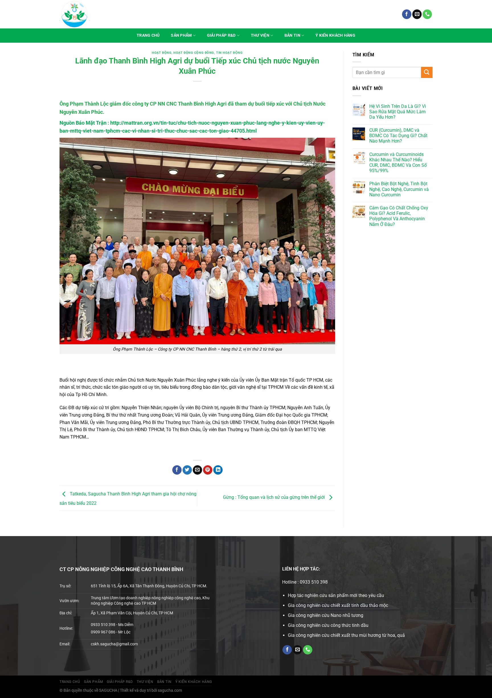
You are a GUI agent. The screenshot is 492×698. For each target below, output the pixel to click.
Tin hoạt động (229, 53)
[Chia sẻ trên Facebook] (177, 470)
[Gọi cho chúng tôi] (427, 14)
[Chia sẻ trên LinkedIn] (218, 470)
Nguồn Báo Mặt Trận (83, 123)
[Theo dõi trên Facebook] (406, 14)
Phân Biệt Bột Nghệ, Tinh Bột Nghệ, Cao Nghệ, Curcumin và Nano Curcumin (399, 189)
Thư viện (260, 35)
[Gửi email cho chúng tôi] (417, 14)
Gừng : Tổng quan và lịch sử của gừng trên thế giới (274, 497)
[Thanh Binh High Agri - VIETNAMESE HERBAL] (74, 14)
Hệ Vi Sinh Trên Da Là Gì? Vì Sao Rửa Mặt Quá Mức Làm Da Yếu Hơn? (397, 112)
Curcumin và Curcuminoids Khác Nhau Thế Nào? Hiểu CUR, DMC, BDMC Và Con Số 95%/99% (398, 163)
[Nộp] (426, 72)
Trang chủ (148, 35)
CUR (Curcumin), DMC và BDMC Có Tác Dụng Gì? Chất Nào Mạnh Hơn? (398, 135)
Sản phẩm (181, 35)
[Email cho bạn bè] (197, 470)
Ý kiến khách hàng (335, 35)
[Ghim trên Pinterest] (207, 470)
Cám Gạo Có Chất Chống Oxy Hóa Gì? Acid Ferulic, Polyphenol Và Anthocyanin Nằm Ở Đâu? (398, 216)
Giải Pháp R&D (221, 35)
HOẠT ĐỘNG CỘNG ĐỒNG (193, 53)
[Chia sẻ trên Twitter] (187, 470)
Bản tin (292, 35)
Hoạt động (161, 53)
